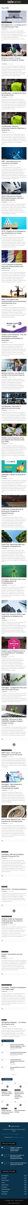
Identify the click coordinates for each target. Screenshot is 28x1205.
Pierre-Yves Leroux (5, 270)
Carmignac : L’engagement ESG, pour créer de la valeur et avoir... (14, 688)
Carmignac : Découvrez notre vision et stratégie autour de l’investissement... (13, 581)
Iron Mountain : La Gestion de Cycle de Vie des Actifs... (13, 94)
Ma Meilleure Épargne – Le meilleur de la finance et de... (13, 1023)
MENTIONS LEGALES (19, 1200)
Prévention (4, 90)
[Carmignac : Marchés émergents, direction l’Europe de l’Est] (14, 846)
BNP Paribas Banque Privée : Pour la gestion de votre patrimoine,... (13, 820)
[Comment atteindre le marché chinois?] (5, 1069)
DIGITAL (3, 403)
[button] (2, 2)
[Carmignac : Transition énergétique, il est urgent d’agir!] (14, 979)
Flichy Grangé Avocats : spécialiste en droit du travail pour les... (17, 1061)
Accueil (2, 5)
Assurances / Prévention (6, 296)
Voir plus (13, 1074)
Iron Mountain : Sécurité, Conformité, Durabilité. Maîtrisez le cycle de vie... (13, 128)
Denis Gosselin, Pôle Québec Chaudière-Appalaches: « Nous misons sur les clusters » (17, 1046)
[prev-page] (2, 1117)
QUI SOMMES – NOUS (9, 1200)
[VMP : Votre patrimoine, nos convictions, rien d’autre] (14, 153)
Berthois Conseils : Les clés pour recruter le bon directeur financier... (13, 374)
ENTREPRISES (4, 123)
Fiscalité (3, 193)
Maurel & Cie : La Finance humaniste (14, 889)
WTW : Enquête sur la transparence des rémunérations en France (13, 232)
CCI (2, 261)
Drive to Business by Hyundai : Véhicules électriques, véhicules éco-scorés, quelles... (12, 198)
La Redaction (4, 28)
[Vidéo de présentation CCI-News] (21, 1105)
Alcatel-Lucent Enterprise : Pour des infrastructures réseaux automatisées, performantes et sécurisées (13, 337)
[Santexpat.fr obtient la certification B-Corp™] (14, 466)
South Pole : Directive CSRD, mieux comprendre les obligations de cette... (13, 616)
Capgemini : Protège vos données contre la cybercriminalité (6, 1093)
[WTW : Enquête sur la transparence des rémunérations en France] (14, 223)
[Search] (26, 2)
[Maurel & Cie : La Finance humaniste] (14, 881)
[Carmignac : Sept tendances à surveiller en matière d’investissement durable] (14, 776)
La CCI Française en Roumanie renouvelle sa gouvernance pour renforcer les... (12, 266)
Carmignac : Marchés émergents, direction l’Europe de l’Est (12, 855)
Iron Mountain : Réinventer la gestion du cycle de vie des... (11, 407)
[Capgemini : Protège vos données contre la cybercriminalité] (7, 1086)
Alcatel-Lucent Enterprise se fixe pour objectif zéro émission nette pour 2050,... (12, 440)
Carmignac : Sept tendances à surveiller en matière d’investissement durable (11, 786)
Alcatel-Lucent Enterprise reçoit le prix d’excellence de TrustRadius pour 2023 (13, 653)
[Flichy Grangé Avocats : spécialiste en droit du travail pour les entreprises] (5, 1061)
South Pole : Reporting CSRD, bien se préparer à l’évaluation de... (13, 545)
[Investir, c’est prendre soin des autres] (14, 946)
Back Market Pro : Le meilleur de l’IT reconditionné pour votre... (13, 26)
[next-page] (5, 1117)
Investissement (5, 576)
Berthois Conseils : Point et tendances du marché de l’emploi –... (12, 60)
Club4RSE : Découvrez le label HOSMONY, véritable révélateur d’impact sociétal (12, 721)
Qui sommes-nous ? (5, 1134)
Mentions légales (15, 1134)
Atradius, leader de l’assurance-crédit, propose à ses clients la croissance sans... (12, 921)
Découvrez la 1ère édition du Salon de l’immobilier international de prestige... (19, 1095)
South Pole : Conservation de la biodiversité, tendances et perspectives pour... (12, 511)
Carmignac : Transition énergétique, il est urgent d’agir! (13, 988)
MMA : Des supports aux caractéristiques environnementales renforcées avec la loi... (13, 301)
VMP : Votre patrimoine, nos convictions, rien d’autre (11, 162)
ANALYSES (4, 55)
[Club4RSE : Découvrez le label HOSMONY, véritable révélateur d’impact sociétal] (14, 711)
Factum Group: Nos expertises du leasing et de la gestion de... (7, 1112)
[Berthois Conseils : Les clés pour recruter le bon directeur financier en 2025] (14, 365)
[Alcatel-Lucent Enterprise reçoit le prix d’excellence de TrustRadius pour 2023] (14, 643)
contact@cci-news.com (18, 1137)
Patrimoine (4, 158)
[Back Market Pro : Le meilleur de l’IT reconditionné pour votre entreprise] (14, 17)
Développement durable (6, 22)
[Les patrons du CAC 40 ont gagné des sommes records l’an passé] (5, 1054)
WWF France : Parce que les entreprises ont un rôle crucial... (12, 754)
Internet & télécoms (5, 332)
